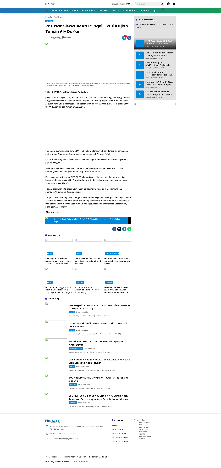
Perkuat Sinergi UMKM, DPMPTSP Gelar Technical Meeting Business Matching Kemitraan (158, 63)
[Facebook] (114, 229)
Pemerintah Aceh (119, 433)
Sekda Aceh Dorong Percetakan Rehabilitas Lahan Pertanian (159, 73)
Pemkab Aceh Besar (112, 253)
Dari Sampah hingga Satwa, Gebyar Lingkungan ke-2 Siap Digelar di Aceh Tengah (58, 290)
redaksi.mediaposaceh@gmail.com (64, 439)
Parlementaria (117, 429)
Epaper (82, 457)
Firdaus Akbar (55, 37)
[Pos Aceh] (50, 4)
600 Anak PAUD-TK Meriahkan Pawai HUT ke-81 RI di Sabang (87, 290)
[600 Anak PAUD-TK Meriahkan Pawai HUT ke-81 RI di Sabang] (88, 276)
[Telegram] (124, 229)
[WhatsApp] (129, 229)
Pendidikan (49, 21)
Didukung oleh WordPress (57, 461)
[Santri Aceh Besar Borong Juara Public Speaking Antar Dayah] (117, 247)
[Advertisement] (88, 129)
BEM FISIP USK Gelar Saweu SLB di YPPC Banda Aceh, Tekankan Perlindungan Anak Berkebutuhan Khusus (117, 290)
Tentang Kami (68, 457)
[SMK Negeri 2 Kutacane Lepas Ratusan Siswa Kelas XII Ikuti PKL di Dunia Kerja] (59, 247)
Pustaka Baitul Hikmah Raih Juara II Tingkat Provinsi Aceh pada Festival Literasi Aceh (159, 93)
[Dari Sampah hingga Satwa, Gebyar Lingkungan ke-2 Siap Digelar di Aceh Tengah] (59, 276)
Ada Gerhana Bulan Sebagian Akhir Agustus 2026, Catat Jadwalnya (159, 54)
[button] (161, 4)
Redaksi (55, 457)
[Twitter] (119, 229)
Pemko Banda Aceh (120, 441)
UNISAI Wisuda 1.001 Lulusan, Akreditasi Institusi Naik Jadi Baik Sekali (88, 261)
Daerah (49, 253)
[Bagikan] (129, 38)
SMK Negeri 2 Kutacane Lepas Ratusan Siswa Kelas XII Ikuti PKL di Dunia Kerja (58, 261)
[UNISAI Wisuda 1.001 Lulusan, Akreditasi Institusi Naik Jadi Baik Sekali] (88, 247)
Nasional (115, 425)
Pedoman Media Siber (99, 457)
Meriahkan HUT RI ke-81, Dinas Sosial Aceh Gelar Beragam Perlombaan (159, 83)
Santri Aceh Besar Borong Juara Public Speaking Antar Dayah (117, 261)
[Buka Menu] (174, 3)
